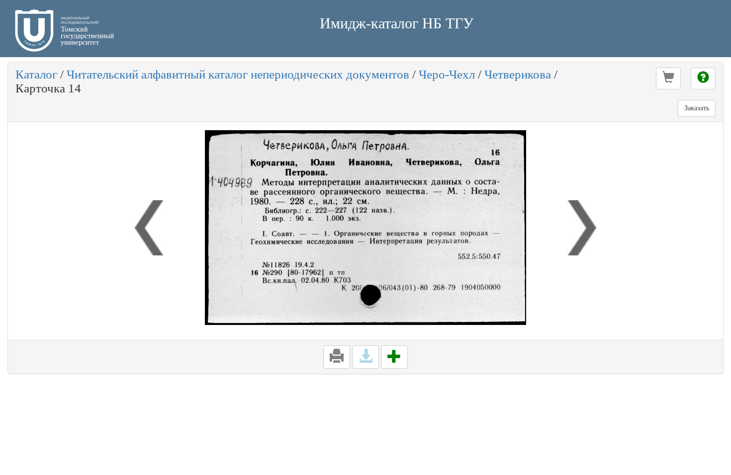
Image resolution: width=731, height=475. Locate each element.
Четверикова (517, 74)
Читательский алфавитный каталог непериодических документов (238, 74)
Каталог (36, 74)
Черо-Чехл (447, 74)
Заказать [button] (696, 108)
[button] (668, 78)
